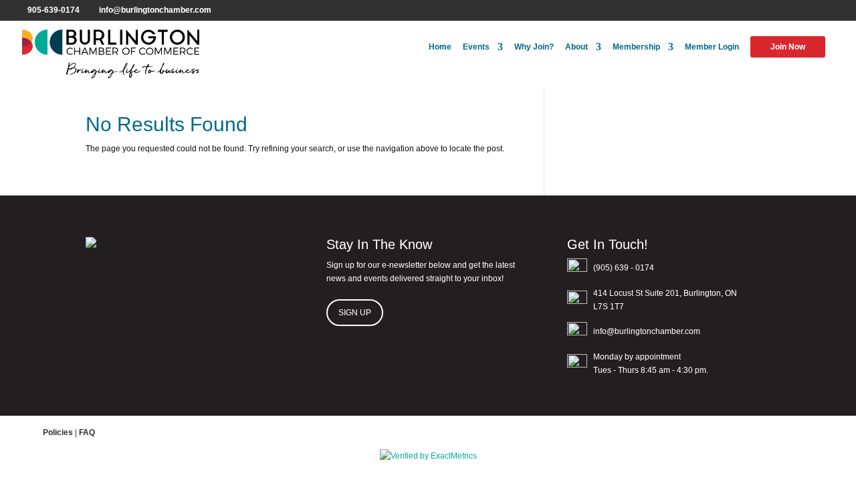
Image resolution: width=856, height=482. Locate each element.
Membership (636, 47)
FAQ (87, 432)
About (576, 47)
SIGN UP (354, 312)
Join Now (787, 47)
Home (440, 47)
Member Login (712, 47)
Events (476, 47)
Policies (58, 432)
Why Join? (534, 47)
